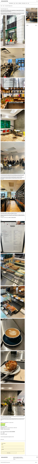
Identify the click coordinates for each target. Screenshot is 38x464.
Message (2, 449)
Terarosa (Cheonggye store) (8, 5)
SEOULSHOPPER (4, 462)
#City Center (2, 439)
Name (2, 444)
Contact (14, 459)
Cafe (3, 5)
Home (1, 5)
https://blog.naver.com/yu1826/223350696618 (9, 431)
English (36, 462)
